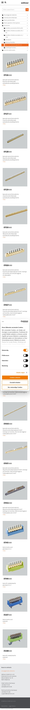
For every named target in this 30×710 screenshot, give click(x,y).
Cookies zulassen (15, 377)
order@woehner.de (6, 687)
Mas (4, 85)
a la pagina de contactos (8, 671)
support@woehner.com (7, 694)
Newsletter (4, 706)
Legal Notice (12, 706)
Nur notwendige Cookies (15, 387)
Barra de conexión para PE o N (14, 45)
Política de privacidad (7, 709)
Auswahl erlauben (15, 382)
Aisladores (8, 40)
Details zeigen (20, 372)
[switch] (26, 355)
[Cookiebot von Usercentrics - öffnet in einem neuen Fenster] (21, 321)
